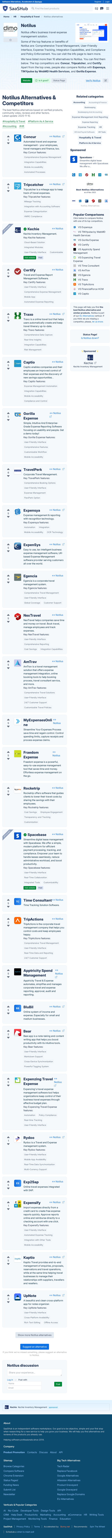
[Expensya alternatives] (17, 511)
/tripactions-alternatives (18, 915)
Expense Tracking (86, 127)
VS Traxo (82, 279)
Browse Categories (14, 1466)
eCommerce (75, 1514)
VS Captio (83, 293)
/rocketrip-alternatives (17, 784)
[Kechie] (17, 230)
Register (97, 2)
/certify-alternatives (15, 266)
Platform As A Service (90, 143)
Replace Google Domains (71, 1494)
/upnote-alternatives (16, 1292)
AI (5, 1510)
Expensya (99, 67)
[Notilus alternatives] (11, 30)
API (61, 1452)
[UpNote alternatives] (17, 1296)
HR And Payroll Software (84, 132)
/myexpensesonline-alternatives (22, 716)
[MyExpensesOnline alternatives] (17, 721)
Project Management (15, 1518)
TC (17, 901)
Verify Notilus (93, 80)
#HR (21, 126)
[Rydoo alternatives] (17, 1138)
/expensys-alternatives (17, 541)
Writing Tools (96, 1514)
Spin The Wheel (97, 1526)
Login (107, 2)
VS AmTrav (83, 270)
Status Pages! (11, 1480)
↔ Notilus (55, 136)
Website (26, 80)
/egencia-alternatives (16, 572)
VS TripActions (85, 284)
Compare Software (14, 1470)
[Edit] (105, 80)
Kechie (89, 363)
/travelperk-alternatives (17, 466)
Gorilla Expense (86, 71)
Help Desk (16, 1514)
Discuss (43, 1452)
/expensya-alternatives (17, 507)
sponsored (53, 1407)
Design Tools (48, 1510)
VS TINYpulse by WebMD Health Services (89, 233)
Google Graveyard (67, 1489)
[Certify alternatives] (17, 271)
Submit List (9, 1489)
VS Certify (83, 244)
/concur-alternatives (16, 133)
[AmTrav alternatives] (17, 662)
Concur (65, 63)
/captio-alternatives (15, 358)
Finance (53, 1518)
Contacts (32, 1452)
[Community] (101, 8)
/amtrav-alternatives (16, 658)
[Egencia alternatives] (17, 577)
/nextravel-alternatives (17, 612)
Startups (38, 2)
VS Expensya (84, 227)
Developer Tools (29, 1510)
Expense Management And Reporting (90, 117)
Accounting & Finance (98, 102)
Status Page (59, 80)
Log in (10, 1379)
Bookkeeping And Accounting (90, 112)
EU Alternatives (86, 316)
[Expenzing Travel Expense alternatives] (17, 1080)
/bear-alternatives (14, 1027)
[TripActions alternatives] (17, 920)
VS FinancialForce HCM (90, 289)
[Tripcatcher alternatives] (17, 185)
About (53, 1452)
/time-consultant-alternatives (20, 896)
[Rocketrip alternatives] (17, 789)
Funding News (11, 1484)
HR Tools (102, 132)
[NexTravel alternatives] (17, 616)
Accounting (79, 102)
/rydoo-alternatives (15, 1134)
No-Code (13, 1510)
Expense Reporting (90, 122)
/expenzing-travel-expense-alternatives (26, 1075)
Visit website (30, 257)
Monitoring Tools (37, 1518)
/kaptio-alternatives (15, 1254)
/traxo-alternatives (15, 311)
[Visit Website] (63, 136)
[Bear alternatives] (17, 1032)
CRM (6, 1514)
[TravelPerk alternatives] (17, 470)
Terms (37, 1526)
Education (65, 1518)
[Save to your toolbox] (11, 40)
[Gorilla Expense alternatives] (17, 414)
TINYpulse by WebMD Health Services (45, 71)
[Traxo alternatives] (17, 315)
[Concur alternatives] (17, 138)
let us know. (97, 321)
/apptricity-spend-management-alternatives (28, 967)
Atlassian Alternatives (68, 1480)
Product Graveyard (67, 1484)
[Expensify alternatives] (17, 1203)
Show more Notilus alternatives (34, 1335)
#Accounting (9, 126)
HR (100, 127)
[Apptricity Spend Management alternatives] (17, 971)
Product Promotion (14, 1452)
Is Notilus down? (90, 338)
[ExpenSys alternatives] (17, 546)
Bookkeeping (90, 107)
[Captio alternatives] (17, 363)
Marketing (45, 1514)
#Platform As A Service (40, 121)
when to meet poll (25, 1532)
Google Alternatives (68, 1475)
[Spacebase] (17, 835)
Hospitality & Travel (90, 137)
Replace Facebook (67, 1470)
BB (17, 1008)
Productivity (31, 1514)
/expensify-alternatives (17, 1199)
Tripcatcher (78, 63)
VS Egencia (83, 275)
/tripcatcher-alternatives (18, 181)
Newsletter (9, 1494)
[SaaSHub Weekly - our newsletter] (96, 8)
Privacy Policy (23, 1526)
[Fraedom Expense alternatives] (17, 753)
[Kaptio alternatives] (17, 1258)
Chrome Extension (13, 1475)
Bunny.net (65, 1526)
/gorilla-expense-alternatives (20, 410)
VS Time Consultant (88, 265)
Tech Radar (63, 1466)
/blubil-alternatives (15, 1003)
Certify (96, 63)
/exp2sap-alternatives (17, 1178)
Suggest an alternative (35, 1346)
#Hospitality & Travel (14, 121)
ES (17, 1183)
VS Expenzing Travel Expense (86, 259)
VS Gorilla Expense (88, 240)
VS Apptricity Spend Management (86, 251)
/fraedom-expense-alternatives (22, 749)
